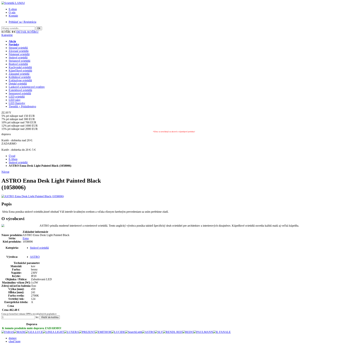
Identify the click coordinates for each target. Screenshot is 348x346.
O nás (12, 12)
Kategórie (7, 35)
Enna (26, 238)
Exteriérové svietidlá (20, 90)
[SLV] (159, 332)
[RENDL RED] (172, 332)
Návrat (5, 171)
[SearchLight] (133, 332)
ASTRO (35, 256)
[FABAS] (7, 332)
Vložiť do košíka (49, 317)
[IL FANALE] (222, 332)
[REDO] (187, 332)
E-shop (13, 9)
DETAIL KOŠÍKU (27, 31)
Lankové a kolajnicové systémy (27, 86)
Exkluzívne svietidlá (20, 80)
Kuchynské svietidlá (20, 67)
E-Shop (13, 159)
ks (37, 317)
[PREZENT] (87, 332)
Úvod (12, 155)
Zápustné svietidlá (19, 73)
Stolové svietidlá (18, 57)
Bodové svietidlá (18, 64)
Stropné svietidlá (18, 47)
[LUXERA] (71, 332)
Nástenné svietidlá (19, 54)
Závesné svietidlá (18, 51)
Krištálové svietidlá (20, 77)
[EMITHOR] (103, 332)
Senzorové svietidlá (20, 93)
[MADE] (19, 332)
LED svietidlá (17, 96)
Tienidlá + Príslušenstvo (22, 106)
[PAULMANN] (203, 332)
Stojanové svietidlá (19, 60)
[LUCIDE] (118, 332)
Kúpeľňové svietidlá (20, 70)
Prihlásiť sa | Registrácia (22, 21)
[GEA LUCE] (34, 332)
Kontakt (13, 15)
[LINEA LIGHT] (53, 332)
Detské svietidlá (18, 83)
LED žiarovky (17, 103)
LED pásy (14, 99)
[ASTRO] (148, 332)
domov (13, 338)
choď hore (14, 341)
